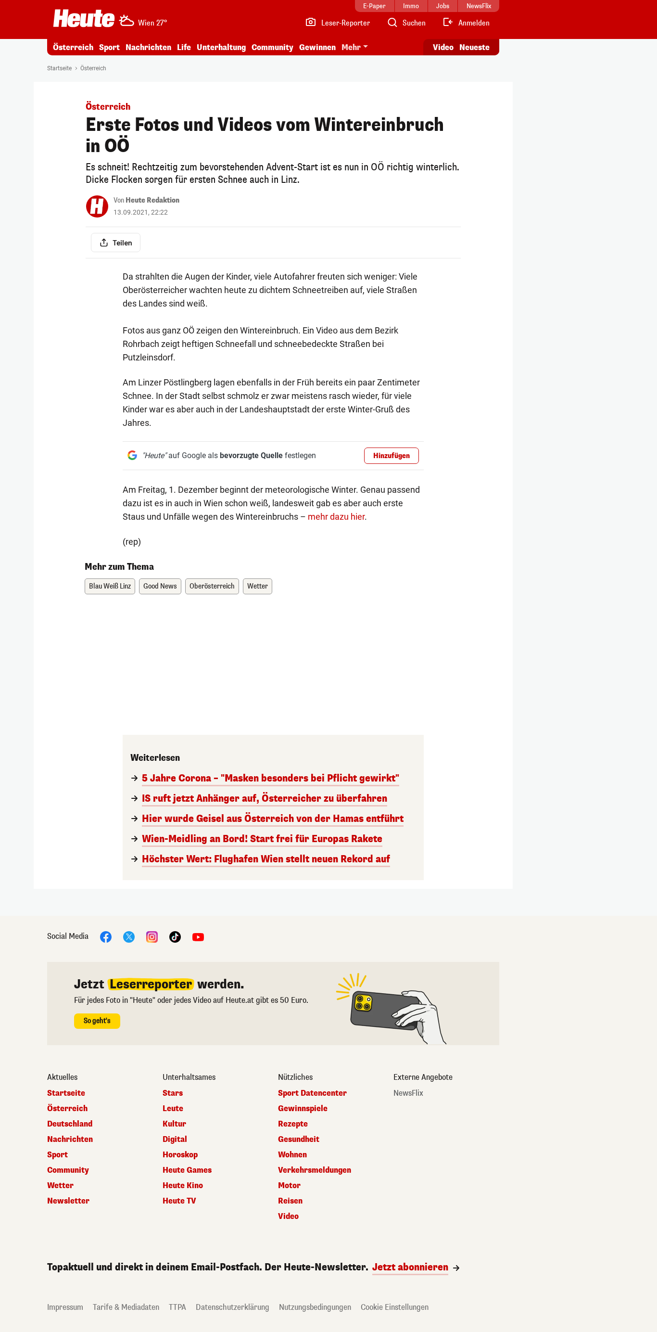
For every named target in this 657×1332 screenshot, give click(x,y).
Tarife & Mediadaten (126, 1307)
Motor (289, 1186)
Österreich (73, 47)
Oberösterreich (212, 586)
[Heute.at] (84, 18)
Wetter (257, 586)
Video (443, 47)
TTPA (177, 1307)
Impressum (65, 1307)
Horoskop (180, 1155)
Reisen (290, 1201)
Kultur (174, 1124)
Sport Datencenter (312, 1093)
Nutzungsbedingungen (315, 1307)
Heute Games (187, 1170)
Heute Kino (183, 1186)
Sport (109, 47)
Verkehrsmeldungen (314, 1170)
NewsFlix (408, 1093)
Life (184, 47)
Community (272, 47)
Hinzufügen (391, 456)
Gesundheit (298, 1139)
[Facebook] (106, 936)
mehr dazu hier (336, 517)
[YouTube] (198, 936)
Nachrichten (70, 1139)
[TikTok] (175, 936)
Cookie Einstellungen (395, 1307)
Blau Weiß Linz (110, 586)
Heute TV (179, 1201)
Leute (173, 1109)
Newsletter (68, 1201)
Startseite (59, 68)
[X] (129, 936)
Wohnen (292, 1155)
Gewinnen (317, 47)
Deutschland (69, 1124)
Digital (175, 1139)
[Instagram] (152, 936)
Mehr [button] (351, 47)
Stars (173, 1093)
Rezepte (293, 1124)
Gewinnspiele (303, 1109)
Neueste (474, 47)
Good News (160, 586)
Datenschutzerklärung (232, 1307)
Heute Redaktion (152, 200)
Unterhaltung (221, 47)
